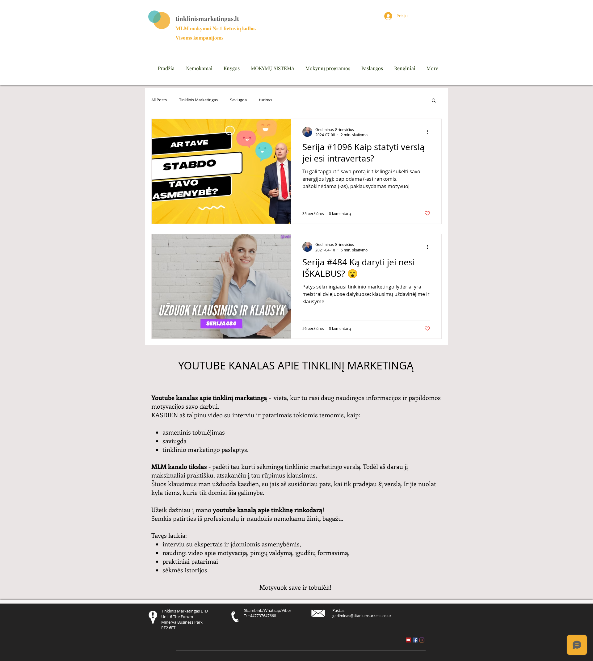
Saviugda (238, 100)
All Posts (159, 100)
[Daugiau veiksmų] (429, 132)
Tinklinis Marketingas (198, 100)
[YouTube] (408, 640)
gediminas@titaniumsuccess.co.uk (361, 615)
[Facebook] (415, 640)
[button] (434, 101)
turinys (265, 100)
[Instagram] (421, 640)
